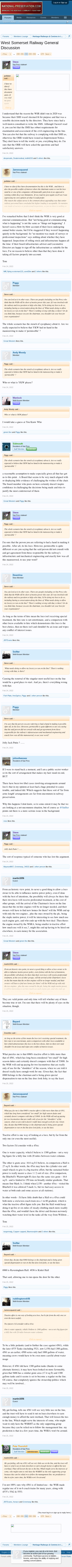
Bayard (16, 1021)
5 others (40, 158)
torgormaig (8, 1232)
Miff (5, 271)
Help (68, 1552)
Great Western (10, 341)
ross (5, 821)
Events (43, 18)
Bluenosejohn (32, 1232)
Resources (30, 18)
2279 (42, 54)
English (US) (7, 1552)
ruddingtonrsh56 (21, 1298)
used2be (27, 271)
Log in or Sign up (60, 3)
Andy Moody (19, 352)
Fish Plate (8, 696)
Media (19, 18)
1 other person (36, 696)
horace (16, 1502)
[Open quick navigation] (69, 36)
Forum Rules (66, 1556)
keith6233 (29, 158)
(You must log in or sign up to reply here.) (54, 1513)
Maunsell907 (9, 867)
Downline (17, 575)
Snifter (16, 651)
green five (8, 432)
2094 (34, 54)
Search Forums (9, 22)
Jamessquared (20, 169)
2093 (30, 54)
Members (55, 18)
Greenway (19, 867)
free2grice (17, 696)
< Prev (4, 54)
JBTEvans (8, 640)
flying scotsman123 (15, 271)
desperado (8, 158)
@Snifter (64, 807)
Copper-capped (19, 1232)
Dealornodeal (18, 158)
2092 (26, 54)
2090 (18, 54)
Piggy (16, 283)
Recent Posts (24, 22)
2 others (38, 271)
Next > (48, 54)
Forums (8, 18)
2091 (22, 54)
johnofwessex (20, 758)
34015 (26, 867)
